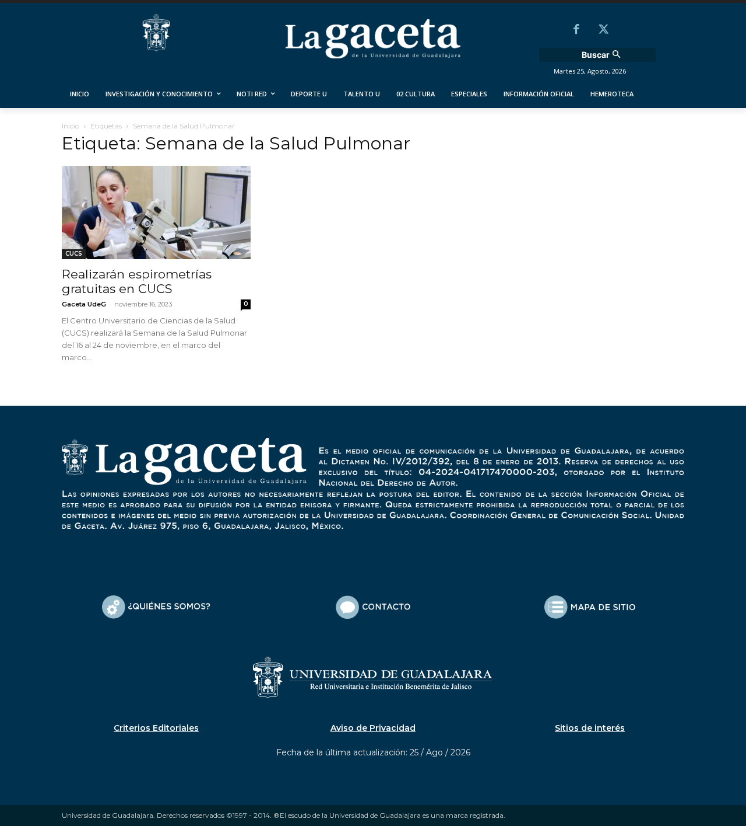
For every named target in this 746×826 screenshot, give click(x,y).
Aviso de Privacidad (373, 728)
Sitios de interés (590, 728)
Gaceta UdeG (84, 304)
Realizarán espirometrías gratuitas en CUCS (137, 281)
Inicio (70, 125)
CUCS (73, 253)
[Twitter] (603, 30)
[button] (602, 55)
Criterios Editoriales (156, 728)
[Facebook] (576, 30)
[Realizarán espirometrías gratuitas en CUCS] (156, 212)
